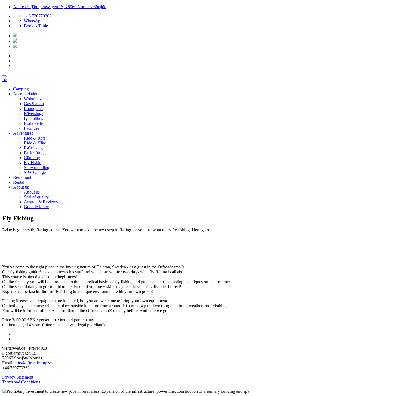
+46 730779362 (37, 16)
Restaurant (22, 177)
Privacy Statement (17, 377)
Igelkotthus (33, 118)
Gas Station (34, 103)
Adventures (23, 133)
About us (21, 187)
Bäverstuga (33, 113)
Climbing (32, 157)
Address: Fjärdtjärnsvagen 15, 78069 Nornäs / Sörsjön (59, 6)
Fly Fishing (34, 162)
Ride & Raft (34, 138)
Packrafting (34, 152)
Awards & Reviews (41, 201)
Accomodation (25, 94)
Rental (18, 182)
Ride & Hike (35, 143)
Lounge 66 (33, 108)
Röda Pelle (33, 123)
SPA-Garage (35, 172)
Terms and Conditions (21, 382)
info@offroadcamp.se (33, 363)
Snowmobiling (36, 167)
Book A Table (36, 25)
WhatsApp (33, 21)
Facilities (31, 128)
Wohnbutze (34, 98)
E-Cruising (33, 148)
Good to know (36, 206)
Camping (21, 89)
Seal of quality (36, 197)
